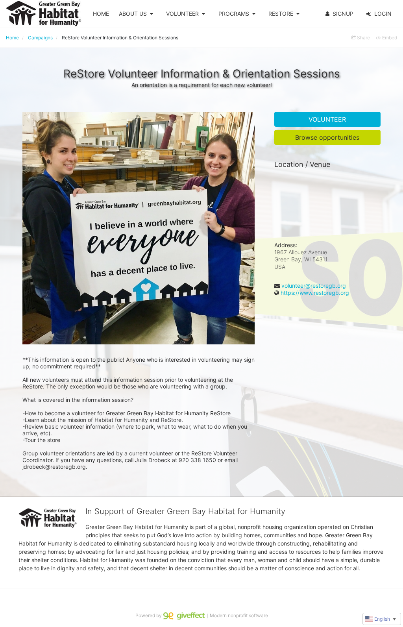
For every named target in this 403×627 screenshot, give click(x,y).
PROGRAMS (233, 13)
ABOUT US (133, 13)
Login (383, 13)
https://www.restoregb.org (315, 292)
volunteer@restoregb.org (313, 285)
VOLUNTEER (182, 13)
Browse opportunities (327, 137)
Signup (343, 13)
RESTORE (280, 13)
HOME (101, 13)
